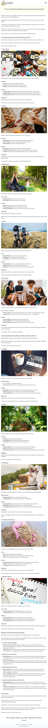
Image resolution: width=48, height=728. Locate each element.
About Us (17, 724)
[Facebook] (23, 720)
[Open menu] (45, 3)
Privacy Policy (24, 724)
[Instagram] (25, 720)
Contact (30, 724)
